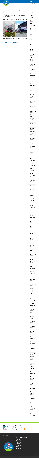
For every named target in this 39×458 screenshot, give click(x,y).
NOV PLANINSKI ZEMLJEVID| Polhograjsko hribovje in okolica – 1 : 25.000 (32, 41)
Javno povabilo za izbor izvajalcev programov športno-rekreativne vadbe (33, 17)
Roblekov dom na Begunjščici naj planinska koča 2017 (32, 408)
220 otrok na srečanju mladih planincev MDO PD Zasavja (32, 338)
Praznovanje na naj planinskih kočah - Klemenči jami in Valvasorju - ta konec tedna (33, 353)
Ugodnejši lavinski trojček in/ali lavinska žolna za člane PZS (33, 323)
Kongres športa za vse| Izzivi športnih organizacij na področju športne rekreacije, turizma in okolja (32, 196)
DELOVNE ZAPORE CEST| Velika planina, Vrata (32, 109)
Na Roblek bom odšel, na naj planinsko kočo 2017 (32, 404)
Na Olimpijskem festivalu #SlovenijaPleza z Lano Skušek (32, 399)
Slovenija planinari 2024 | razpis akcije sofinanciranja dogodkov (32, 57)
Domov (33, 3)
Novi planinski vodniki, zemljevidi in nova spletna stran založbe (32, 138)
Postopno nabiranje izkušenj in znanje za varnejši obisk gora (32, 92)
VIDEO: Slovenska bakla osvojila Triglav (32, 165)
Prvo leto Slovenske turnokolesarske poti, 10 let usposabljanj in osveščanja (32, 396)
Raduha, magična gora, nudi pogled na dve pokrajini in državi (32, 210)
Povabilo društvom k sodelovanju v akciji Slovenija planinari (33, 381)
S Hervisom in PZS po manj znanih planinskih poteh (32, 163)
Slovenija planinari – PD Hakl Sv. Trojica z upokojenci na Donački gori (32, 366)
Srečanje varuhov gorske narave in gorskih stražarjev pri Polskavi (32, 107)
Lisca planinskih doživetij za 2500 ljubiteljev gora (32, 305)
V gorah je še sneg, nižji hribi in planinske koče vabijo (33, 111)
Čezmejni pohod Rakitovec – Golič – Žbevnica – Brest (32, 268)
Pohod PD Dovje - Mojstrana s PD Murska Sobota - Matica (33, 259)
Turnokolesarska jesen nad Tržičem (32, 393)
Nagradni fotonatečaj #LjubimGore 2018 (32, 358)
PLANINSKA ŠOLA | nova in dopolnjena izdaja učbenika (32, 175)
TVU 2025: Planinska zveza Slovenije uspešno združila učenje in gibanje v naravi (32, 20)
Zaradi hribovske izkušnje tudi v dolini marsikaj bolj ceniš (33, 214)
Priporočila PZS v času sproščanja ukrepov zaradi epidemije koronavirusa (32, 234)
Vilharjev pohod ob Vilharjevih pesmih (33, 345)
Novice (35, 3)
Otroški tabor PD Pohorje (32, 94)
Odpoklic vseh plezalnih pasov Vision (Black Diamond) (33, 31)
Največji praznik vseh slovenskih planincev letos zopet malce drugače (32, 149)
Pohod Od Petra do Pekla (32, 273)
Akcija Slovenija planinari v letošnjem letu (32, 59)
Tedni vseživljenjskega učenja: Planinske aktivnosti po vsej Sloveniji (33, 49)
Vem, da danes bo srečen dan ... (33, 295)
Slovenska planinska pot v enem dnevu (32, 413)
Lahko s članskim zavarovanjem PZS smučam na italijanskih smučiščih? (32, 64)
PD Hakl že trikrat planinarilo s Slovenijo (33, 336)
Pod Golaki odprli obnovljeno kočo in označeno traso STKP (32, 363)
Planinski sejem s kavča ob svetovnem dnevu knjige (32, 231)
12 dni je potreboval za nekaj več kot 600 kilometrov (32, 198)
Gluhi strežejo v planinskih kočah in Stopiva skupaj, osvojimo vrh (32, 300)
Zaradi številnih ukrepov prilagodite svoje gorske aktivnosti (32, 192)
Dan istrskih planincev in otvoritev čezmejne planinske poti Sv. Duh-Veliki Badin (33, 46)
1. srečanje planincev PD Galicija (32, 250)
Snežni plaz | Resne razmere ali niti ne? (32, 120)
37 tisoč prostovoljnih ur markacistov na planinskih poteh (32, 104)
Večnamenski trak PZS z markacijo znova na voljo (32, 118)
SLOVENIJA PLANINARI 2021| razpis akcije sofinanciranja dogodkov (32, 168)
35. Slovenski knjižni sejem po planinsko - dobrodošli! (33, 243)
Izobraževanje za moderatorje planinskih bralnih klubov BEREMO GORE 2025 (33, 36)
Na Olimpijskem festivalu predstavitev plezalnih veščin (32, 87)
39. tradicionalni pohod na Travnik (32, 376)
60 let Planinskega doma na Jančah (32, 245)
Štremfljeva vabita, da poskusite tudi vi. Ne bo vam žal (32, 201)
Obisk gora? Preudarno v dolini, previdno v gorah (32, 123)
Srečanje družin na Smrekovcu (33, 313)
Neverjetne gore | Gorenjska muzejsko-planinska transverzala (32, 318)
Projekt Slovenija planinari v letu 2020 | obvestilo (32, 238)
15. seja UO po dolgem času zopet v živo (32, 146)
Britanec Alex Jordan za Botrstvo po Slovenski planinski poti (32, 369)
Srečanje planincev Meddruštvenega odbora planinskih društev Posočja (32, 350)
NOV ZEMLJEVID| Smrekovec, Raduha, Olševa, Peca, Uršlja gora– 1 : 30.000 (32, 173)
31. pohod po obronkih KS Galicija (32, 252)
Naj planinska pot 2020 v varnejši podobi (32, 207)
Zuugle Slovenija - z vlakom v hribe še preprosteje (32, 80)
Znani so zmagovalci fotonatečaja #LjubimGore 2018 (32, 331)
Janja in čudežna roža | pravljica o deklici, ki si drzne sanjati (32, 52)
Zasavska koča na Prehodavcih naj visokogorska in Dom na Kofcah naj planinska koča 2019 (11, 42)
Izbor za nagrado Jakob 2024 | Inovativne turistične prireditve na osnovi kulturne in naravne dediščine (33, 70)
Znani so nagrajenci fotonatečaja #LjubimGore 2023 (32, 75)
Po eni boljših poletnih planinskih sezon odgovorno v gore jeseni (33, 72)
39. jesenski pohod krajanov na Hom (32, 266)
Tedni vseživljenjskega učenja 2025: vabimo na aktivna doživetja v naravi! (33, 28)
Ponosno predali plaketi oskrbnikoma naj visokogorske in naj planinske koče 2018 (33, 348)
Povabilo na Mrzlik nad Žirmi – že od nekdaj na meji (33, 180)
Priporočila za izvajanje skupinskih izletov (32, 229)
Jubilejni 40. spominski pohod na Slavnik (32, 340)
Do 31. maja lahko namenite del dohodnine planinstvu (32, 185)
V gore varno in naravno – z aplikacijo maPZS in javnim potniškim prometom (32, 39)
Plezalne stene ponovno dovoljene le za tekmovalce (32, 182)
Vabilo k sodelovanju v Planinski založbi (32, 154)
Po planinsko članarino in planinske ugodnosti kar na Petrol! (32, 23)
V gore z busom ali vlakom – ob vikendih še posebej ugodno (33, 12)
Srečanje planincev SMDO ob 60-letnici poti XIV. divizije (32, 378)
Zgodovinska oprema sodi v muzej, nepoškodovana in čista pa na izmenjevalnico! (32, 224)
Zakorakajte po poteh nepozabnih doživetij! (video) (32, 219)
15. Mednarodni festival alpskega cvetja (32, 156)
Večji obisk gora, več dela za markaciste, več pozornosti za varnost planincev (33, 374)
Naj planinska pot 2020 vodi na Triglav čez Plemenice (33, 221)
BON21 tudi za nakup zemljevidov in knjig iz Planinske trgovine (32, 125)
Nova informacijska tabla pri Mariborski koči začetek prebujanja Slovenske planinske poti (32, 144)
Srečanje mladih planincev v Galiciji (32, 247)
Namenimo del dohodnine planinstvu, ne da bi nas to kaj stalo (33, 190)
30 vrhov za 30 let (31, 158)
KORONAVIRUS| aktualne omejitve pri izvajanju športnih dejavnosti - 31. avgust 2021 (33, 131)
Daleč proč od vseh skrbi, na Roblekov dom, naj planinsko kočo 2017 (32, 401)
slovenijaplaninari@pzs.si (31, 439)
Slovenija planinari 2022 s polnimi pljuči (32, 101)
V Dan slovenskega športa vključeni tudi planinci (32, 89)
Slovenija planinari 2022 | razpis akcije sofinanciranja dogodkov (32, 116)
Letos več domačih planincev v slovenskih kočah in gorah (33, 205)
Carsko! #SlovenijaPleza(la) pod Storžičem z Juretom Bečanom (32, 416)
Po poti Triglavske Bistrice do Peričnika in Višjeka (32, 261)
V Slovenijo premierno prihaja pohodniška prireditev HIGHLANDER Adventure (33, 141)
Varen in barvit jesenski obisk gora (33, 44)
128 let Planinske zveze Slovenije (32, 170)
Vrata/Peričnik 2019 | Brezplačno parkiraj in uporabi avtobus (33, 290)
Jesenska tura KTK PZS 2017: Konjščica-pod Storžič (32, 406)
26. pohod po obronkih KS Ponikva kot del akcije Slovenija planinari (32, 356)
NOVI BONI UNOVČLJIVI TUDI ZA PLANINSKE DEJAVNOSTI (33, 133)
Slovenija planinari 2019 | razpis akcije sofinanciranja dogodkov (32, 321)
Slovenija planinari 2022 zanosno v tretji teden (32, 96)
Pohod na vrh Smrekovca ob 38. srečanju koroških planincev (32, 386)
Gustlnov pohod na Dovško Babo (32, 257)
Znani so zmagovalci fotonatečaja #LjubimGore (32, 383)
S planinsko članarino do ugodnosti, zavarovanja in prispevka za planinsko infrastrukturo (32, 15)
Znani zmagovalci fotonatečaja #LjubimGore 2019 (33, 254)
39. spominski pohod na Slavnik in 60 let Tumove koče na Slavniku (32, 389)
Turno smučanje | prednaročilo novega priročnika (32, 78)
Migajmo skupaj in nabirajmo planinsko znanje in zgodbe (32, 236)
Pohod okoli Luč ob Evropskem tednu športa (33, 279)
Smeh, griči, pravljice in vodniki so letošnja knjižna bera (33, 217)
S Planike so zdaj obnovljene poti (32, 212)
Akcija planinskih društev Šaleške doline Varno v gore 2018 (32, 361)
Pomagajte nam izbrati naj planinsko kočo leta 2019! (32, 297)
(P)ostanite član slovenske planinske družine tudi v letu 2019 (32, 326)
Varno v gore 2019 (32, 275)
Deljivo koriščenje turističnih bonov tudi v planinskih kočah (33, 226)
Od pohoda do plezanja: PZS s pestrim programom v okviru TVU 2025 (33, 26)
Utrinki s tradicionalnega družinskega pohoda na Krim (32, 343)
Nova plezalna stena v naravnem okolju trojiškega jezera (32, 293)
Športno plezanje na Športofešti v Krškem (32, 391)
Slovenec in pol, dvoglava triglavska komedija (32, 277)
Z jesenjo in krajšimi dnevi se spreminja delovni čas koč (32, 85)
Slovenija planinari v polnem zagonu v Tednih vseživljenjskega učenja (32, 99)
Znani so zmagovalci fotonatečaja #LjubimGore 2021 (32, 128)
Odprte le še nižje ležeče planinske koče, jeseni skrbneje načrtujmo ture (32, 271)
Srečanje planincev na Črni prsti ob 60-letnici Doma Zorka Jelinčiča (33, 284)
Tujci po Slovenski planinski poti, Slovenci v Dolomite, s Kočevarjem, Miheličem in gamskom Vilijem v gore (32, 287)
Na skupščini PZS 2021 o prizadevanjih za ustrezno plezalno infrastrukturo (32, 160)
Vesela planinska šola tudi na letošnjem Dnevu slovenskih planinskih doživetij (33, 303)
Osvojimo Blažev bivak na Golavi (32, 371)
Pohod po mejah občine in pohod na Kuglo (32, 309)
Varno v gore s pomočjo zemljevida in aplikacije (32, 135)
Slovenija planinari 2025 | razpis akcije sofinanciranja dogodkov (32, 33)
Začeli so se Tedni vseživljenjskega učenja (32, 54)
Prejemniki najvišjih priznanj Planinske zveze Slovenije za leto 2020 (32, 178)
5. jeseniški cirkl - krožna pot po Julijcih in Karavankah (33, 151)
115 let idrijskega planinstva (32, 307)
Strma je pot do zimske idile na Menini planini (33, 187)
